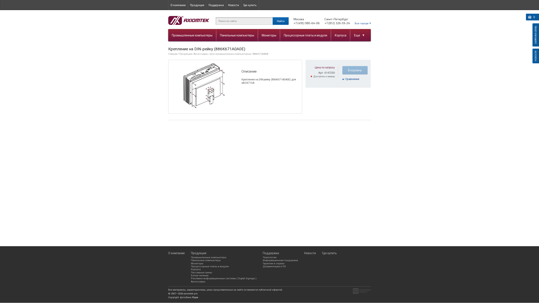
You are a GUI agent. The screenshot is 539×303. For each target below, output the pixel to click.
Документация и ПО (274, 266)
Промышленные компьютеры (192, 35)
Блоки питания (199, 275)
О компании (178, 5)
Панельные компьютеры (237, 35)
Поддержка (216, 5)
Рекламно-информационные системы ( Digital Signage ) (223, 278)
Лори (195, 297)
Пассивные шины (201, 272)
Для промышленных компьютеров (230, 54)
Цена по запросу (325, 67)
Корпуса (340, 35)
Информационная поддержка (280, 260)
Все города (361, 23)
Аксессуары (201, 54)
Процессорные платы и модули (305, 35)
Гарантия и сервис (274, 263)
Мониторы (269, 35)
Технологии (269, 257)
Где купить (250, 5)
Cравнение (352, 79)
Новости (233, 5)
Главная (172, 54)
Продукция (197, 5)
